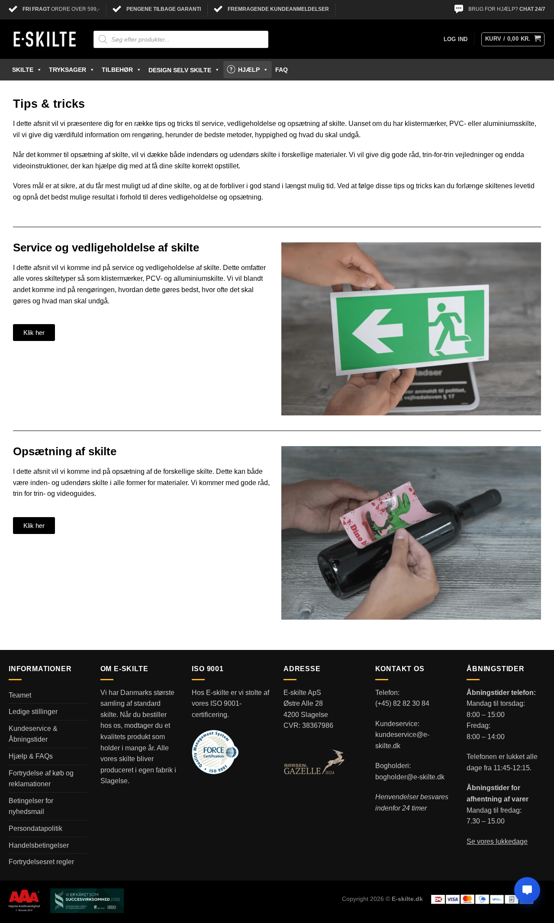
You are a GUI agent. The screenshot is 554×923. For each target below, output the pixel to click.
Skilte (22, 69)
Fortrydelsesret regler (41, 861)
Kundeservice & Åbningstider (33, 734)
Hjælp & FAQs (31, 756)
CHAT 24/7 (532, 9)
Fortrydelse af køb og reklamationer (41, 778)
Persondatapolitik (35, 828)
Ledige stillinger (33, 711)
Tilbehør (117, 69)
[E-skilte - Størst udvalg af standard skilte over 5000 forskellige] (45, 39)
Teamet (20, 695)
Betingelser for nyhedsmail (31, 806)
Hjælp (249, 69)
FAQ (281, 69)
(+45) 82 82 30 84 (402, 703)
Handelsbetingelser (39, 845)
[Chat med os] (527, 890)
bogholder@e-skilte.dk (409, 777)
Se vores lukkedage (497, 841)
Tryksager (67, 69)
